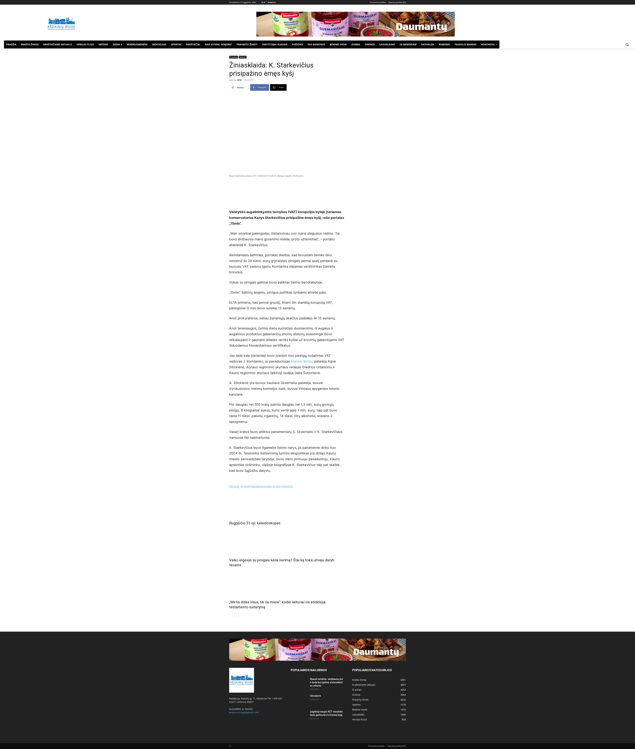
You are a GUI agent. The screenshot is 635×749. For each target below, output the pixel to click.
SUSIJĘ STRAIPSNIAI (244, 487)
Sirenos (243, 57)
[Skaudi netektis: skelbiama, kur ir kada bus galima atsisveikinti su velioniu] (299, 683)
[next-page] (236, 615)
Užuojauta (315, 695)
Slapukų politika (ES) (396, 746)
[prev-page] (231, 615)
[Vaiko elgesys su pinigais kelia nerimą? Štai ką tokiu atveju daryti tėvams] (286, 540)
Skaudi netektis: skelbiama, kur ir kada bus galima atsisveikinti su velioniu (326, 682)
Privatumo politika (376, 746)
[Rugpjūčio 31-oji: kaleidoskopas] (286, 503)
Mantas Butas (301, 361)
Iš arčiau (233, 57)
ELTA (239, 80)
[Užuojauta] (299, 700)
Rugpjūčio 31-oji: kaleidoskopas (254, 523)
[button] (627, 44)
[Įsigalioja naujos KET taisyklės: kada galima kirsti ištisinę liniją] (299, 716)
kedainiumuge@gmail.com (244, 712)
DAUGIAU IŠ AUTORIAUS (276, 487)
